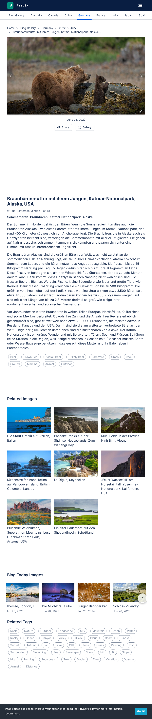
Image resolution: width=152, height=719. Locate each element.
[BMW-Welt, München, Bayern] (10, 76)
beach (116, 631)
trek (66, 659)
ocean (30, 638)
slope (125, 652)
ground (15, 364)
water (131, 631)
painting (116, 645)
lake (58, 645)
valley (62, 638)
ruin (131, 645)
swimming (39, 652)
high (13, 659)
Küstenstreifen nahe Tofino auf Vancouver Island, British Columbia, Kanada (28, 484)
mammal (32, 364)
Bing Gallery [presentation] (16, 15)
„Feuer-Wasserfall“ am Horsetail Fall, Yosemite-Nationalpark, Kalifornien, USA (120, 486)
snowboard (48, 659)
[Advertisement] (76, 165)
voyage (129, 659)
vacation (111, 659)
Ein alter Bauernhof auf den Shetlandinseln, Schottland (74, 530)
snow (89, 652)
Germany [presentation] (84, 15)
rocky (14, 638)
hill (102, 652)
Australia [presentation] (36, 15)
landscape (65, 631)
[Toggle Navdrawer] (140, 5)
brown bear (31, 357)
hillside (78, 638)
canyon (46, 638)
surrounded (18, 652)
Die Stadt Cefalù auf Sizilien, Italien (28, 438)
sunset (14, 645)
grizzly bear (76, 357)
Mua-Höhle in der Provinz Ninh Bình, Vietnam (120, 438)
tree (96, 659)
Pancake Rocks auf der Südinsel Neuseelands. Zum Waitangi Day (74, 440)
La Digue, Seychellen (69, 480)
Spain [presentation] (142, 15)
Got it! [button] (141, 711)
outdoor (66, 364)
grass (115, 357)
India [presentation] (115, 15)
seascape (72, 652)
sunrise (124, 638)
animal (49, 364)
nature (28, 631)
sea (55, 652)
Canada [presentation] (53, 15)
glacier (81, 659)
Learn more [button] (13, 713)
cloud (94, 638)
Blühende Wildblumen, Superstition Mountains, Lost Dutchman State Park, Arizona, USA (28, 534)
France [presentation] (100, 15)
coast (108, 638)
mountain (98, 631)
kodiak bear (53, 357)
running (29, 659)
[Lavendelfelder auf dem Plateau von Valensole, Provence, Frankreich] (141, 76)
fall (46, 645)
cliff (71, 645)
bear (13, 357)
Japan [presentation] (128, 15)
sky (82, 631)
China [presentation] (68, 15)
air (113, 652)
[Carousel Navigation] (76, 601)
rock (129, 357)
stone (85, 645)
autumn (31, 645)
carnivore (97, 357)
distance (31, 666)
